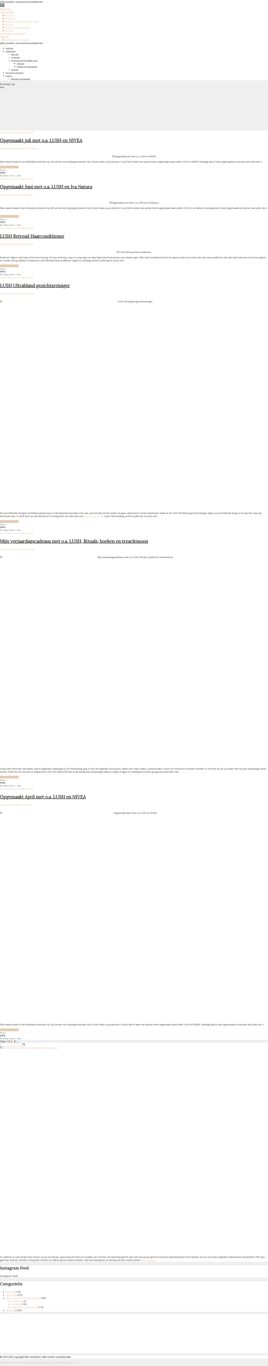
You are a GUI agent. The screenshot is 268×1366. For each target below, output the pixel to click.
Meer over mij (148, 1260)
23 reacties (29, 549)
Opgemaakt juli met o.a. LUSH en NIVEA (41, 140)
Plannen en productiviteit (17, 27)
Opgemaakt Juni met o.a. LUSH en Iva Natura (46, 187)
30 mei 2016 (6, 293)
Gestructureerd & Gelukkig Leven (21, 21)
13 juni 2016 (6, 244)
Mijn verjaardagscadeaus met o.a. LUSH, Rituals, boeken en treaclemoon (74, 541)
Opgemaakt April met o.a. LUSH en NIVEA (43, 797)
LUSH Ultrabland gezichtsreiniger (35, 285)
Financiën (9, 24)
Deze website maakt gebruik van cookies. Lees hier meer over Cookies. (37, 1362)
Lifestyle (8, 30)
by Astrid (22, 148)
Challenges (17, 1301)
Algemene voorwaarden (16, 39)
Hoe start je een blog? (15, 73)
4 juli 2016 (5, 194)
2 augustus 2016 (8, 148)
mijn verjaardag (93, 516)
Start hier (9, 48)
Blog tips (9, 15)
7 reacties (32, 148)
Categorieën (10, 51)
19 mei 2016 (6, 549)
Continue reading (9, 167)
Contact (9, 76)
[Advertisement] (134, 109)
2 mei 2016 (5, 804)
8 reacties (28, 293)
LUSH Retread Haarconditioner (32, 236)
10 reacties (27, 194)
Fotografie (9, 18)
